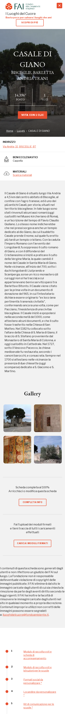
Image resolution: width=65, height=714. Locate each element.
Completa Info (32, 502)
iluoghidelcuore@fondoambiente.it (26, 614)
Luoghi (21, 130)
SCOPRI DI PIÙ (29, 22)
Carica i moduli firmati (32, 543)
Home (9, 130)
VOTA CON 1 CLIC (32, 114)
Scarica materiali (22, 175)
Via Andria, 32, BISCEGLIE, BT (19, 146)
